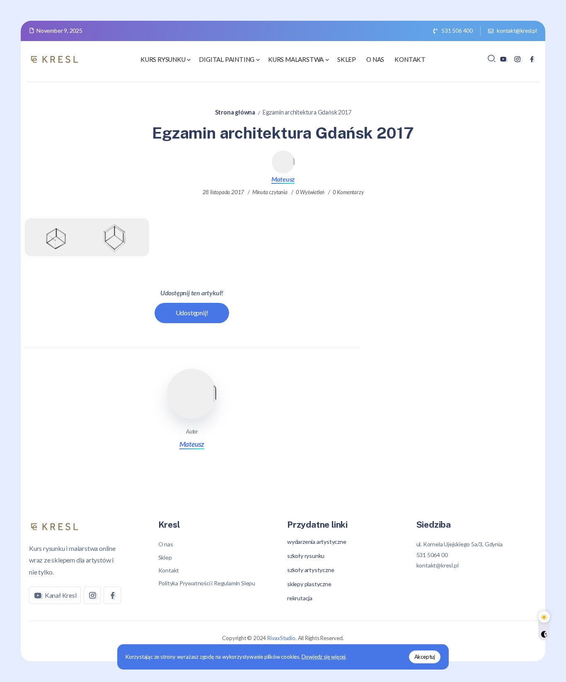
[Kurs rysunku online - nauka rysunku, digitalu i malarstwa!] (56, 58)
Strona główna (235, 112)
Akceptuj (424, 656)
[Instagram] (517, 59)
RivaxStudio (281, 638)
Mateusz (283, 179)
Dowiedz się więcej (324, 656)
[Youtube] (503, 59)
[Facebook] (532, 59)
